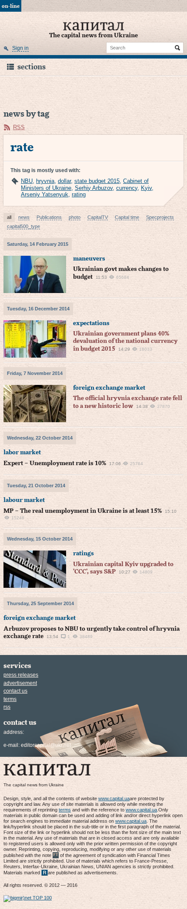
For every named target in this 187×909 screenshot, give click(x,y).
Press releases (20, 675)
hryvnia (45, 181)
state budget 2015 (97, 181)
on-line (11, 6)
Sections (31, 67)
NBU (27, 181)
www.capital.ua (114, 798)
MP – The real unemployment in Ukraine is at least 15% (82, 511)
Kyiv (146, 188)
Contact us (15, 691)
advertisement (20, 683)
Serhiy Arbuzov (94, 188)
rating (79, 194)
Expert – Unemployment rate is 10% (54, 463)
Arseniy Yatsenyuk (44, 194)
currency (126, 188)
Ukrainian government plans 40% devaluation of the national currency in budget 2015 (125, 341)
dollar (64, 181)
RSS (19, 127)
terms (10, 699)
